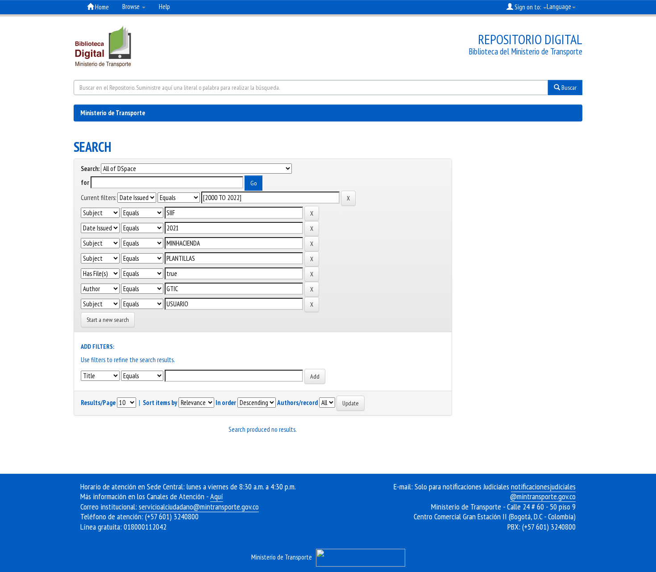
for (85, 182)
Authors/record (297, 402)
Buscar (568, 88)
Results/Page (98, 402)
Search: (90, 168)
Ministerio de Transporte (112, 113)
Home (101, 7)
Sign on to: (527, 7)
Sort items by (160, 402)
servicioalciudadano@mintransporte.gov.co (199, 506)
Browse (131, 6)
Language (559, 6)
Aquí (216, 496)
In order (226, 402)
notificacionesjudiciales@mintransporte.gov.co (543, 491)
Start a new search (108, 320)
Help (164, 6)
